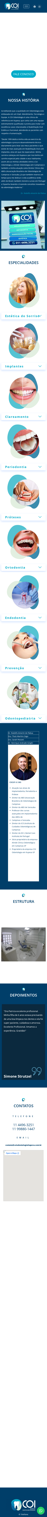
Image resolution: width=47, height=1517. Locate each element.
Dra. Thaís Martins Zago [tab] (18, 736)
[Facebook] (34, 6)
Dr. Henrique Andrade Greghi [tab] (20, 743)
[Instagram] (39, 6)
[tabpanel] (23, 804)
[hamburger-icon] (26, 6)
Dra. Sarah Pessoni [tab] (16, 739)
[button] (4, 944)
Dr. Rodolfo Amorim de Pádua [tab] (20, 733)
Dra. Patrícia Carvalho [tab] (18, 861)
